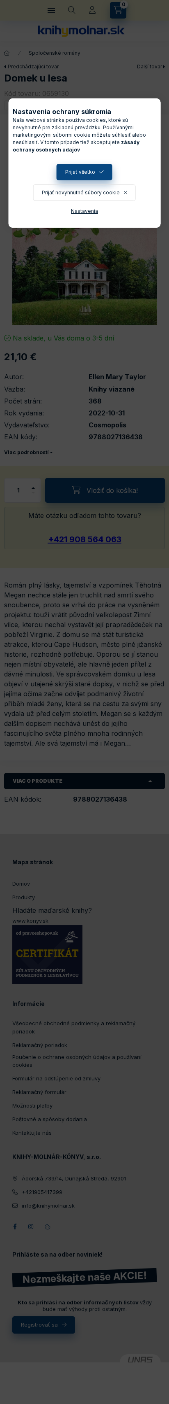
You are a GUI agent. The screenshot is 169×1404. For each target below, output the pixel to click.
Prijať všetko (80, 172)
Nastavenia (84, 211)
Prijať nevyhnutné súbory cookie (81, 192)
